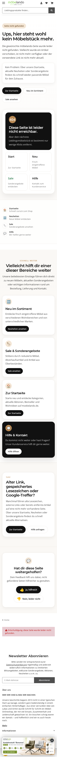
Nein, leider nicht (28, 598)
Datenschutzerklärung (16, 664)
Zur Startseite (11, 90)
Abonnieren (44, 680)
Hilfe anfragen (37, 529)
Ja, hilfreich (28, 589)
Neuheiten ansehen (17, 329)
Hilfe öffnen (13, 451)
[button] (41, 3)
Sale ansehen (11, 99)
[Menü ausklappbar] (3, 1)
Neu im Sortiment (34, 90)
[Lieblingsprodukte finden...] (51, 10)
